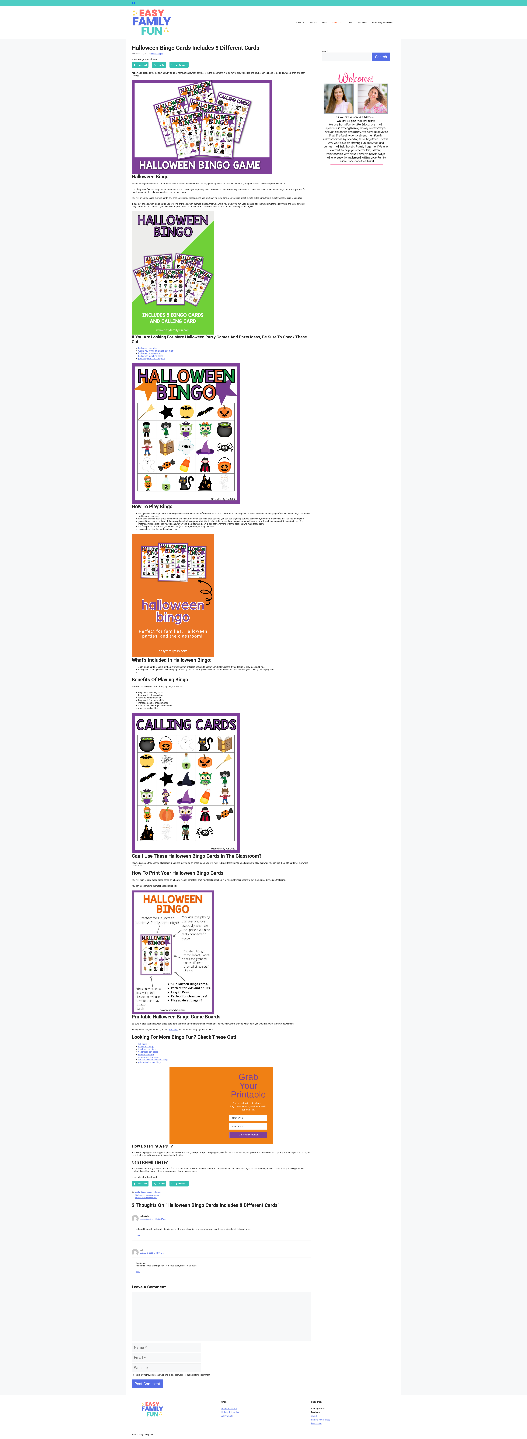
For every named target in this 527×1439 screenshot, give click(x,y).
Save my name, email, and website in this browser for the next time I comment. (172, 1375)
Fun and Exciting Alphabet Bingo (153, 1059)
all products (227, 1416)
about (314, 1416)
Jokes (298, 22)
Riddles (313, 22)
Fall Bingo (142, 1044)
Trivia (349, 22)
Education (362, 22)
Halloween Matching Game (150, 356)
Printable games (229, 1408)
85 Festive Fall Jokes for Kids (146, 1197)
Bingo (143, 1192)
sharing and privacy (320, 1419)
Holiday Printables (230, 1412)
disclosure (316, 1423)
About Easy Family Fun (382, 22)
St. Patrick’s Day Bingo (148, 1057)
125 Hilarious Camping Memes (147, 1195)
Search (325, 51)
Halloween (157, 1192)
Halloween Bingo (146, 1046)
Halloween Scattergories (150, 353)
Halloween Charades (147, 348)
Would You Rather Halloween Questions (156, 350)
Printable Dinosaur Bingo (149, 1062)
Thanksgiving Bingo (147, 1049)
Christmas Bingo (146, 1054)
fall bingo (173, 1029)
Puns (324, 22)
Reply (138, 1235)
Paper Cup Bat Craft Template (151, 358)
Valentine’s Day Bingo (148, 1052)
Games (335, 22)
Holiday (137, 1192)
